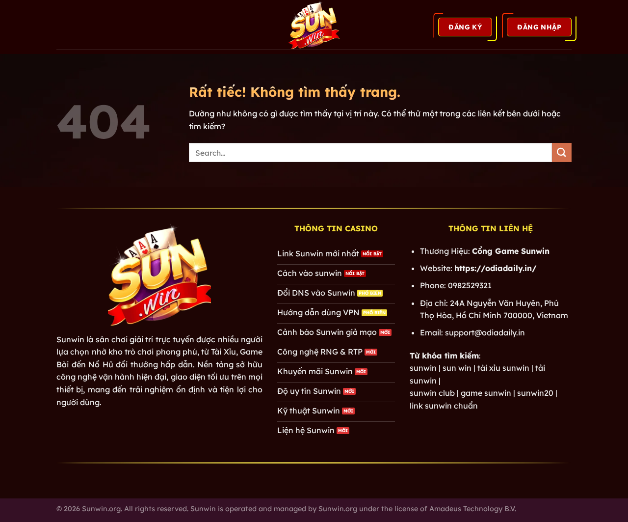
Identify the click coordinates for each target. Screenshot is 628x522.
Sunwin (70, 339)
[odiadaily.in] (314, 24)
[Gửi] (562, 152)
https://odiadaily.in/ (495, 268)
